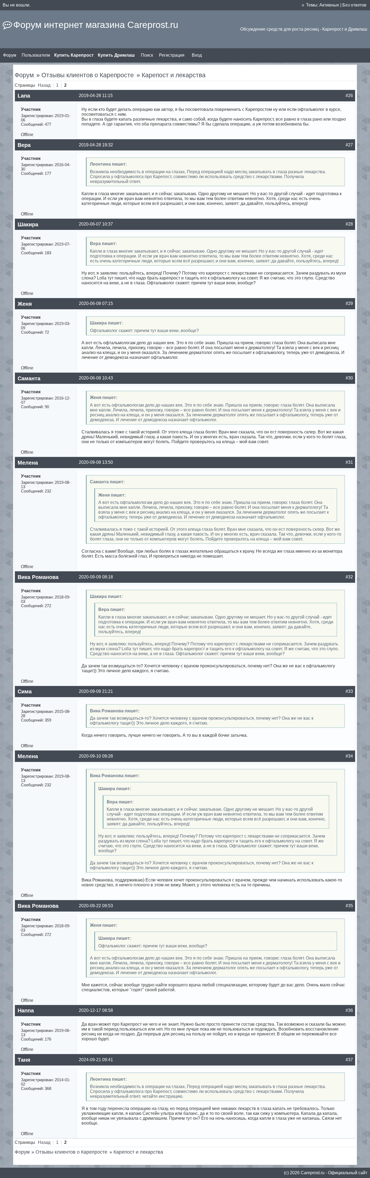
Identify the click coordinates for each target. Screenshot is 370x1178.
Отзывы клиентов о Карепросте (87, 75)
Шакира (28, 224)
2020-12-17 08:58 (96, 1010)
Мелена (28, 463)
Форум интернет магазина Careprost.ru (95, 25)
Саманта (29, 378)
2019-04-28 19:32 (96, 145)
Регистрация (171, 55)
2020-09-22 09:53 (96, 905)
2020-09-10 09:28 (96, 756)
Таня (24, 1060)
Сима (25, 691)
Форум (9, 55)
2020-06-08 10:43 (96, 378)
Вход (197, 55)
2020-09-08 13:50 (96, 462)
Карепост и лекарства (174, 75)
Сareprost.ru (312, 1172)
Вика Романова (38, 577)
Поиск (147, 55)
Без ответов (354, 5)
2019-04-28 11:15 (96, 95)
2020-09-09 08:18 (96, 577)
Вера (24, 145)
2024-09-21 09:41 (96, 1059)
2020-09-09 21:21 (96, 691)
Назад (44, 85)
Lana (24, 96)
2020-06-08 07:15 (96, 303)
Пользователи (36, 55)
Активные (329, 5)
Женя (25, 304)
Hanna (26, 1010)
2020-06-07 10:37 (96, 224)
